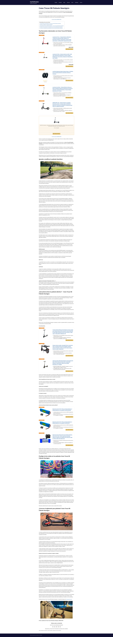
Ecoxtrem (60, 2)
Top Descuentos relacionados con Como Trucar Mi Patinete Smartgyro (50, 23)
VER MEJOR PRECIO (70, 66)
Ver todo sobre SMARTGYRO (56, 19)
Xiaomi (81, 2)
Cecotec (56, 2)
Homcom (68, 2)
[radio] (53, 627)
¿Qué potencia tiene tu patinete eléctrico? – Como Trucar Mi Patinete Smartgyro (52, 25)
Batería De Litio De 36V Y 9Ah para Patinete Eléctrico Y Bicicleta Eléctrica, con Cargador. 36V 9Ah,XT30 (62, 422)
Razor (72, 2)
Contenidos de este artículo (44, 22)
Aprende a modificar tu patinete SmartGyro (46, 24)
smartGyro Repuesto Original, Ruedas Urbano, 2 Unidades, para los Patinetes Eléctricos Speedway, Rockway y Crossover (63, 72)
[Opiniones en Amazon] (45, 80)
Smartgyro (76, 2)
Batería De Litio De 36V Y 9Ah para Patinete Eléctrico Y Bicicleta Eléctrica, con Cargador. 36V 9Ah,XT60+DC (62, 410)
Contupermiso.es (69, 599)
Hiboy (64, 2)
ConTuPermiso (34, 2)
